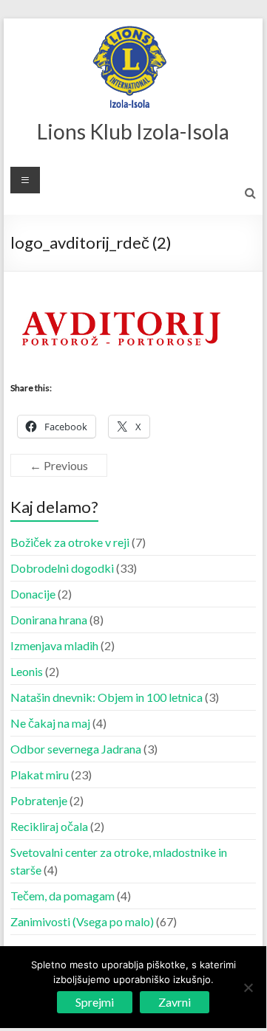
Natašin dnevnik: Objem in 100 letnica (106, 697)
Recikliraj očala (49, 826)
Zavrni (174, 1002)
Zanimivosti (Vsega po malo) (82, 921)
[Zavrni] (247, 987)
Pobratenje (38, 800)
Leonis (26, 671)
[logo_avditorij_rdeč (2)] (121, 310)
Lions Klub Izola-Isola (133, 131)
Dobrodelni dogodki (62, 568)
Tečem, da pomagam (62, 896)
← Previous (59, 465)
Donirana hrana (48, 620)
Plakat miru (39, 775)
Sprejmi (94, 1002)
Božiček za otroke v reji (69, 542)
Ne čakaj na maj (50, 723)
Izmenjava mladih (54, 645)
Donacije (32, 594)
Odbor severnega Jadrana (75, 749)
